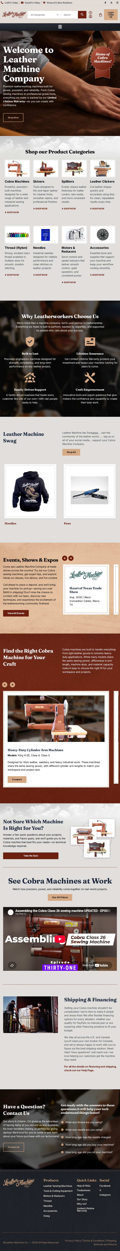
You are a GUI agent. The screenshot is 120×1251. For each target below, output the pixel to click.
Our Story (82, 1199)
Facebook (105, 1185)
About (80, 1194)
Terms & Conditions (94, 1240)
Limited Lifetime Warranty (85, 1209)
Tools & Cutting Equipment (57, 1190)
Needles (47, 1205)
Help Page (87, 1070)
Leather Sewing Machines (57, 1185)
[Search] (82, 14)
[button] (60, 27)
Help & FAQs (83, 1185)
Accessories (50, 1210)
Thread (47, 1200)
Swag (46, 1215)
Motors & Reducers (54, 1195)
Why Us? (82, 1203)
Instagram (105, 1194)
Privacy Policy (73, 1240)
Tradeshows (83, 1190)
